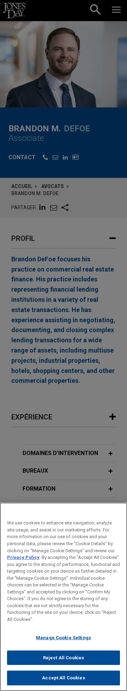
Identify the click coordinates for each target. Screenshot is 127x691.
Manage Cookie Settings (63, 637)
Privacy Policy (23, 557)
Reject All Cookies (63, 657)
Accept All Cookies (63, 677)
